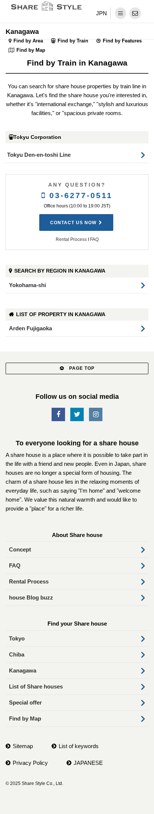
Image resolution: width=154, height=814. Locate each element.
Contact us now (73, 222)
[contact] (135, 13)
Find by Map (30, 50)
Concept (20, 549)
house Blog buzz (31, 597)
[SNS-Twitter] (77, 414)
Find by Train (73, 41)
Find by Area (28, 41)
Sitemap (23, 746)
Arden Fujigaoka (30, 328)
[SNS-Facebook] (58, 414)
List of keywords (79, 746)
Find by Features (122, 41)
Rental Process (71, 239)
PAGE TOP (81, 368)
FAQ (94, 239)
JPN (101, 13)
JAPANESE (88, 763)
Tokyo (17, 638)
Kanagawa (22, 31)
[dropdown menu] (120, 13)
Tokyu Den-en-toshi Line (39, 155)
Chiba (16, 654)
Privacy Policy (30, 763)
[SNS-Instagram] (95, 414)
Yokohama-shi (27, 285)
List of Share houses (36, 686)
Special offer (25, 702)
